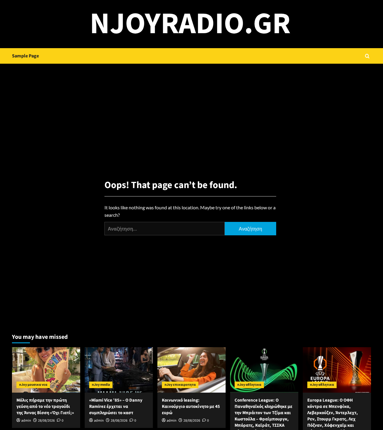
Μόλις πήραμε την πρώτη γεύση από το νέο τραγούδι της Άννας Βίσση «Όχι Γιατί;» (45, 406)
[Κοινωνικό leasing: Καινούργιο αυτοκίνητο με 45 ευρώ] (191, 370)
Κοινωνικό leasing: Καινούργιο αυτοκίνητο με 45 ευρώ (191, 406)
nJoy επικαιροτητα (180, 384)
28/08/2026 (46, 420)
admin (26, 420)
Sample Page (25, 56)
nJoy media (101, 384)
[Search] (367, 56)
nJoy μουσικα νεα (33, 384)
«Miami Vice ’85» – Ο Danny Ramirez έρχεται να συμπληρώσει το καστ (115, 406)
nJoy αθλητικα (249, 384)
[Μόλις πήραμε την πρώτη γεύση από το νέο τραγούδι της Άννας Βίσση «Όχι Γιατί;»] (46, 370)
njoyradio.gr (190, 24)
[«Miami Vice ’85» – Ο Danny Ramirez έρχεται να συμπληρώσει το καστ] (119, 370)
